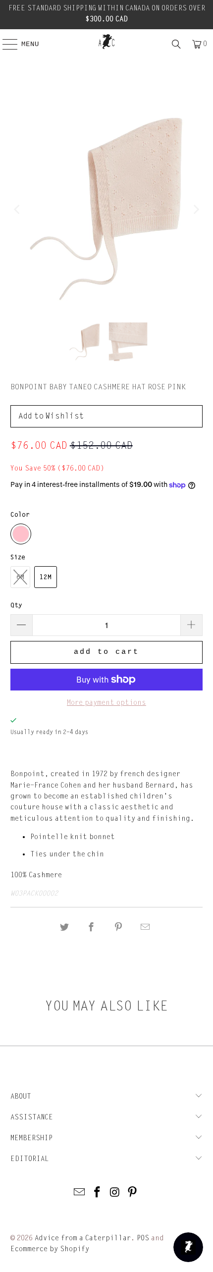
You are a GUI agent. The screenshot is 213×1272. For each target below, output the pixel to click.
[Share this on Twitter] (64, 927)
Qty (16, 605)
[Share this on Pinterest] (118, 927)
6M (20, 577)
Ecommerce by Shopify (49, 1249)
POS (143, 1238)
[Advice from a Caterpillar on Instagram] (114, 1193)
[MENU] (5, 44)
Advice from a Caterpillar (83, 1238)
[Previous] (18, 209)
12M (46, 577)
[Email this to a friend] (145, 927)
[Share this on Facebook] (92, 927)
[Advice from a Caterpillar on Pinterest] (132, 1193)
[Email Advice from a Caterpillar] (79, 1193)
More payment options (106, 702)
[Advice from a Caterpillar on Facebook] (97, 1193)
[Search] (176, 44)
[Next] (195, 209)
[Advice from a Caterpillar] (106, 41)
